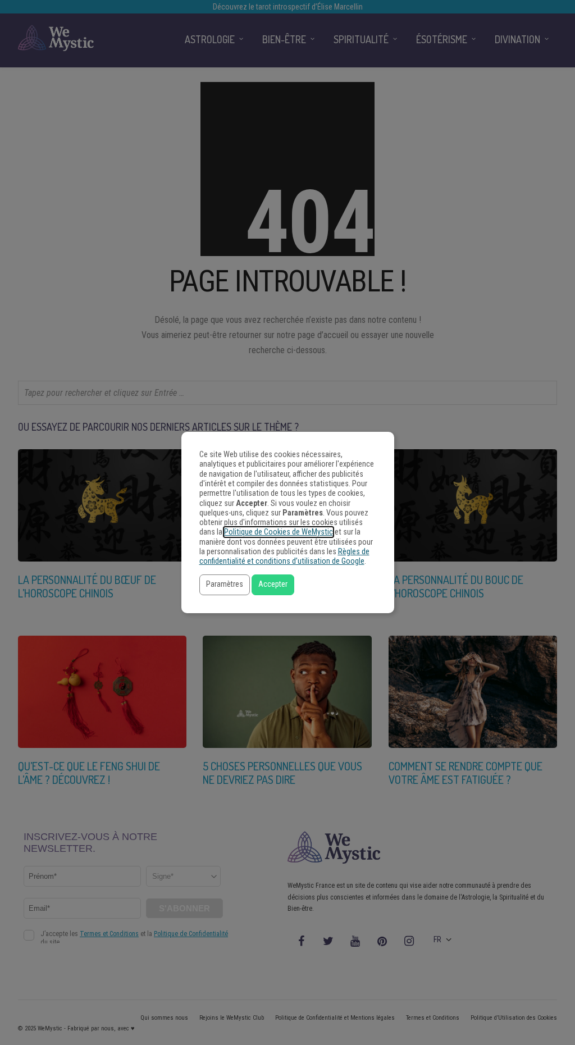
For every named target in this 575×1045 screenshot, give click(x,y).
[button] (224, 584)
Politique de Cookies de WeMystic (278, 532)
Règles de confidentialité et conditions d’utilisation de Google (284, 556)
